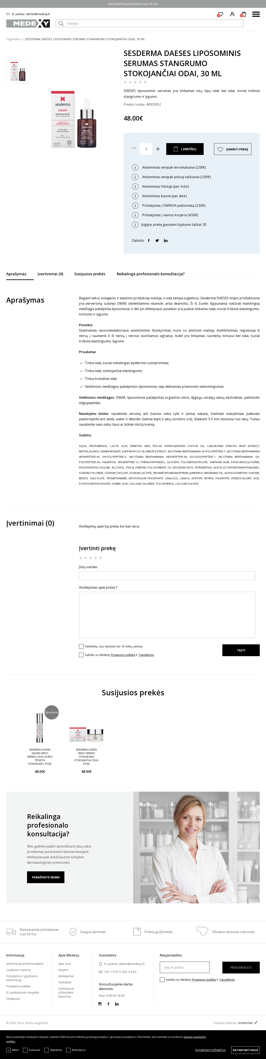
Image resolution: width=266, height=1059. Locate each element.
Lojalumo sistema (18, 970)
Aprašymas (16, 273)
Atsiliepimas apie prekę (97, 587)
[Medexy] (28, 23)
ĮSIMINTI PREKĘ (237, 149)
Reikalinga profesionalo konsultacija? (151, 273)
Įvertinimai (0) (50, 273)
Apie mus (64, 964)
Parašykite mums (46, 877)
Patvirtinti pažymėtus (210, 1050)
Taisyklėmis (146, 655)
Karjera (63, 970)
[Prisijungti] (232, 14)
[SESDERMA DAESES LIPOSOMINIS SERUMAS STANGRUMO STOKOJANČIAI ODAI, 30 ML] (73, 173)
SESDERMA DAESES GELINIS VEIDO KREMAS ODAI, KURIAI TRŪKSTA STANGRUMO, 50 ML (39, 757)
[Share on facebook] (149, 240)
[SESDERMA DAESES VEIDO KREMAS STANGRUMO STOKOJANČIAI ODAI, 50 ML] (86, 728)
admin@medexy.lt (38, 14)
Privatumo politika (123, 655)
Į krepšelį (188, 149)
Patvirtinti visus (245, 1050)
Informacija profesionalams (24, 964)
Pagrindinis (13, 39)
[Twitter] (157, 240)
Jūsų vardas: (88, 567)
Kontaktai (64, 982)
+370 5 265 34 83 (124, 972)
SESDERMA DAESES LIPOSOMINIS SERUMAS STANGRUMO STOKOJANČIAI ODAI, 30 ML (85, 39)
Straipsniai (13, 999)
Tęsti (241, 650)
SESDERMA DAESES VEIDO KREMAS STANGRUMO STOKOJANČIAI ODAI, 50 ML (86, 757)
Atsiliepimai (66, 976)
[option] (40, 744)
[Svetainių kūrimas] (249, 1022)
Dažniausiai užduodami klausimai (66, 992)
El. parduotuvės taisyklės (22, 992)
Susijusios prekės (89, 273)
